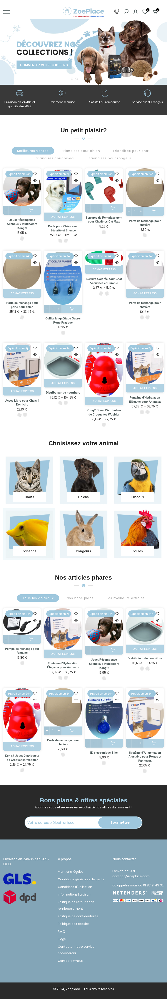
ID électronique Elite (104, 752)
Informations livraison (74, 894)
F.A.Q (61, 931)
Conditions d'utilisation (75, 887)
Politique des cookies (73, 924)
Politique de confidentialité (78, 916)
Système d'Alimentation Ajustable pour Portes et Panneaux (145, 756)
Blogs (62, 939)
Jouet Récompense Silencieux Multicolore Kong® (22, 223)
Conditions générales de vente (81, 879)
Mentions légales (70, 871)
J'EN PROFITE (19, 72)
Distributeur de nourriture (63, 392)
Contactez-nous (70, 961)
